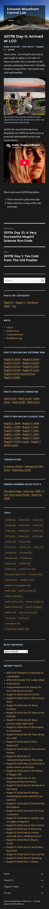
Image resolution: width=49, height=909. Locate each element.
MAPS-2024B (34, 602)
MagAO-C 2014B (12, 438)
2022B (10, 547)
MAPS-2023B (14, 596)
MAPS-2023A (27, 591)
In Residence (13, 683)
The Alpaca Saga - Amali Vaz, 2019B (22, 491)
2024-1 (38, 547)
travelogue (12, 623)
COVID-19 (35, 574)
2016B (23, 531)
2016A (10, 531)
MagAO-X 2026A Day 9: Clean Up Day (25, 854)
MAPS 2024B (24, 398)
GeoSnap (11, 580)
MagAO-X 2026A (12, 359)
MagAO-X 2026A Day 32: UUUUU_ (23, 694)
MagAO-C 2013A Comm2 (16, 441)
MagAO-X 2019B (12, 377)
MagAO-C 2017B (12, 427)
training (23, 618)
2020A (10, 542)
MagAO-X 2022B (12, 370)
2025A (10, 563)
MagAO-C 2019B (12, 423)
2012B (10, 520)
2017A (37, 531)
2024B (26, 558)
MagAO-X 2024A (12, 366)
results (10, 618)
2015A (24, 525)
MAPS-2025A (14, 607)
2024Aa (25, 552)
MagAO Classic (11, 886)
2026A (10, 569)
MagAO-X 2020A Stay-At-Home (19, 374)
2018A (23, 536)
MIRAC (10, 612)
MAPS (7, 306)
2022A (24, 542)
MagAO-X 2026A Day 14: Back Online (25, 825)
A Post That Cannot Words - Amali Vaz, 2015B (24, 495)
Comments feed (14, 334)
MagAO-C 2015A (30, 434)
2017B (11, 50)
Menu (11, 20)
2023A (25, 547)
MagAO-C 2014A (30, 438)
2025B (24, 563)
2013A (24, 520)
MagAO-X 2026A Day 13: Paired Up (23, 829)
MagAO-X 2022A (30, 370)
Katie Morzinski (11, 47)
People (7, 893)
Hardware (32, 302)
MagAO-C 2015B (12, 434)
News (7, 874)
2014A (38, 520)
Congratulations (15, 574)
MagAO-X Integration (17, 585)
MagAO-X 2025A (12, 363)
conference (27, 569)
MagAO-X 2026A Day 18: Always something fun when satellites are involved (24, 796)
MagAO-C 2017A (30, 427)
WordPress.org (14, 338)
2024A (10, 552)
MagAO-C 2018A (30, 423)
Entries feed (12, 331)
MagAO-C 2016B (12, 430)
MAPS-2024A (14, 602)
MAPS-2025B (34, 607)
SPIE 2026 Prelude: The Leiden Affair (25, 680)
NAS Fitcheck (28, 612)
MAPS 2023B (18, 402)
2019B (37, 536)
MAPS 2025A (10, 398)
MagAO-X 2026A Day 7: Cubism (22, 861)
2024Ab (11, 558)
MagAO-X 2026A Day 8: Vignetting (24, 858)
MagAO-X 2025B (30, 359)
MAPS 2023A (33, 402)
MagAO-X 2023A (30, 366)
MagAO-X (8, 302)
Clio (14, 306)
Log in (9, 327)
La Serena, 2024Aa (13, 466)
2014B (10, 525)
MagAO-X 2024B (30, 363)
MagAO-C (20, 302)
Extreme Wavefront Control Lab (23, 11)
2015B (37, 525)
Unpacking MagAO (17, 629)
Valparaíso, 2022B (21, 470)
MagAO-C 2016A (30, 430)
